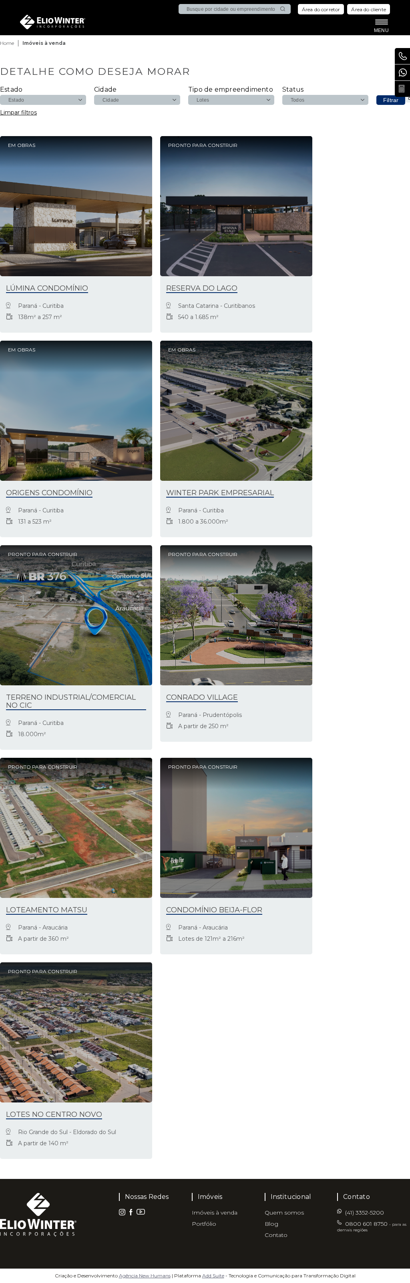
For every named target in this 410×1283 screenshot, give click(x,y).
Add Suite (213, 1276)
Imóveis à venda (214, 1212)
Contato (276, 1235)
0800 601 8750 (371, 1226)
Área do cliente (368, 9)
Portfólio (204, 1223)
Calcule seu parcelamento (402, 89)
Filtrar (390, 100)
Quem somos (284, 1212)
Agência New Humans (145, 1276)
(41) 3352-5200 (402, 72)
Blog (271, 1223)
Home (7, 43)
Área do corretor (321, 9)
